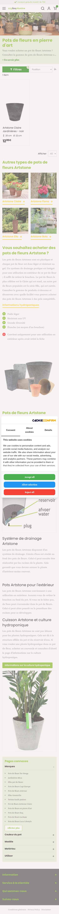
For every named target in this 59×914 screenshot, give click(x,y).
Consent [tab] (10, 430)
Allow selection (29, 484)
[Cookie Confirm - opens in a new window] (44, 420)
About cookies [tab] (29, 430)
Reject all (29, 492)
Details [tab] (48, 430)
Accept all (30, 477)
